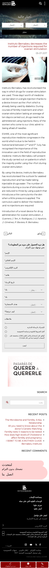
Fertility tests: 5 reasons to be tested (23, 432)
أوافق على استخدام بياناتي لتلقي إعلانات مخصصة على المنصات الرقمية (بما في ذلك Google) (27, 337)
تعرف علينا (38, 505)
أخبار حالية (38, 509)
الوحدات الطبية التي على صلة (30, 501)
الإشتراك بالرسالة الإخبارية (35, 327)
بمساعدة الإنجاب (35, 497)
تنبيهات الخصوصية (10, 550)
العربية (9, 546)
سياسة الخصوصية (23, 331)
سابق (39, 233)
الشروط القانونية (35, 331)
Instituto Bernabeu (9, 3)
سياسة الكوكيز (35, 550)
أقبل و (30, 331)
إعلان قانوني (23, 550)
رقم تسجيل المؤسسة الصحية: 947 (28, 553)
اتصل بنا (7, 475)
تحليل (24, 32)
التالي (9, 233)
